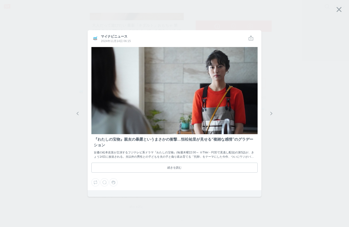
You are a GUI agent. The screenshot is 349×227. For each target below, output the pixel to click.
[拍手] (113, 182)
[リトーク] (95, 182)
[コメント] (104, 182)
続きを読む (174, 167)
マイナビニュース (95, 38)
